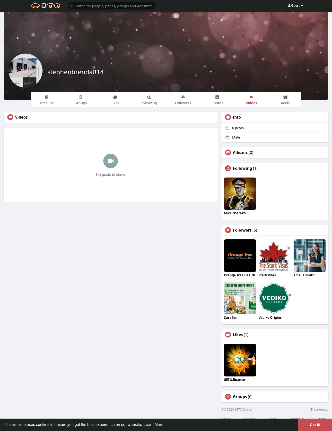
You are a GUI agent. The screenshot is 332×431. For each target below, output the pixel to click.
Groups (240, 397)
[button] (111, 5)
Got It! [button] (315, 425)
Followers (242, 230)
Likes (238, 335)
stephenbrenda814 (75, 71)
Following (242, 168)
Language (320, 409)
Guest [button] (295, 5)
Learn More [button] (153, 424)
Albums (240, 152)
